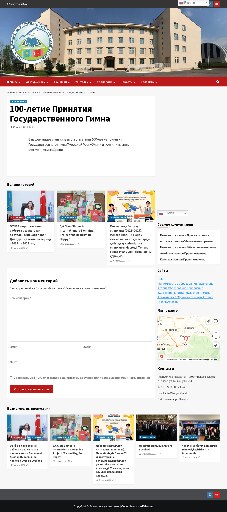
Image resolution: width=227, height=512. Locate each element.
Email (87, 346)
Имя (13, 346)
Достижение (17, 217)
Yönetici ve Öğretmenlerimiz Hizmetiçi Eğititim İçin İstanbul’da (199, 449)
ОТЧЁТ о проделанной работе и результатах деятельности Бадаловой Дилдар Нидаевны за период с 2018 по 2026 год (30, 234)
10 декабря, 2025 (149, 454)
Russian (168, 213)
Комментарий (20, 298)
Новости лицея (18, 101)
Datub (161, 279)
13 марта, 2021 (20, 127)
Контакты (147, 82)
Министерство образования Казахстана (185, 283)
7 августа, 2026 (18, 248)
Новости (126, 82)
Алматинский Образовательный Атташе (185, 297)
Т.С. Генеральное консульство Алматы (183, 292)
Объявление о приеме (198, 241)
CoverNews (128, 506)
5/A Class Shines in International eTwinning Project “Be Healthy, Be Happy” (77, 232)
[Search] (217, 82)
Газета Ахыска (167, 301)
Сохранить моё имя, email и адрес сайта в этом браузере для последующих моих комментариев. (82, 377)
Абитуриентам (35, 82)
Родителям (104, 82)
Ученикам (60, 82)
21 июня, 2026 (68, 244)
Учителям (81, 82)
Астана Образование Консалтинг (180, 288)
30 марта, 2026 (119, 261)
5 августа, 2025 (191, 457)
